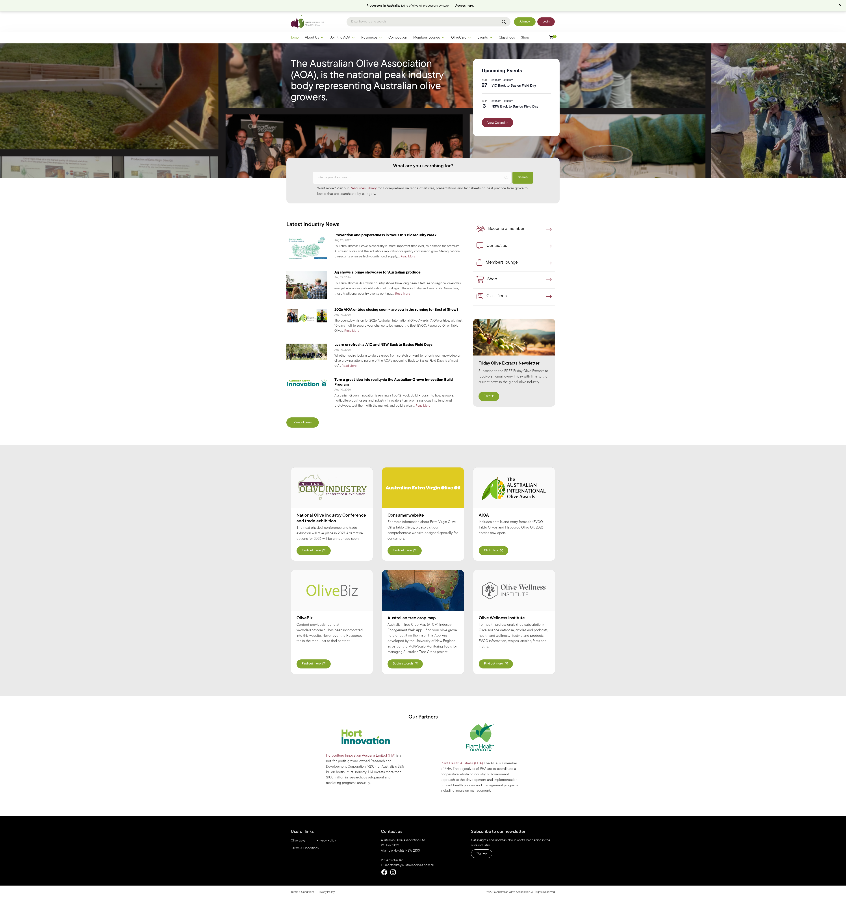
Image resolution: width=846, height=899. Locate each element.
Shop (525, 37)
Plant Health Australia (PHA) (462, 763)
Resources (369, 37)
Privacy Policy (326, 840)
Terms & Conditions (305, 848)
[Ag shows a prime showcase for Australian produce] (306, 285)
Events (482, 37)
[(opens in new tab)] (332, 488)
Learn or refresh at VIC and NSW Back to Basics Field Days (383, 345)
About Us (312, 37)
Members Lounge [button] (426, 37)
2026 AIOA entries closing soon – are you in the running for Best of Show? (396, 310)
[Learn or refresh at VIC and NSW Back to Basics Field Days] (306, 352)
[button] (841, 5)
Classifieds (507, 37)
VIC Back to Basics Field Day (514, 85)
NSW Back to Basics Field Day (515, 106)
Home (294, 37)
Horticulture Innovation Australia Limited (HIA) (360, 756)
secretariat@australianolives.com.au (409, 865)
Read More (408, 256)
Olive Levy (298, 840)
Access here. (464, 5)
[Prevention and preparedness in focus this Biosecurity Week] (306, 247)
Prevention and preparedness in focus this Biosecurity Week (385, 235)
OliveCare (458, 37)
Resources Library (363, 188)
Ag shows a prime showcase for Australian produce (377, 272)
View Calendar (497, 122)
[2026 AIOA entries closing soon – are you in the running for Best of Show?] (306, 315)
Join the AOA (340, 37)
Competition (397, 37)
